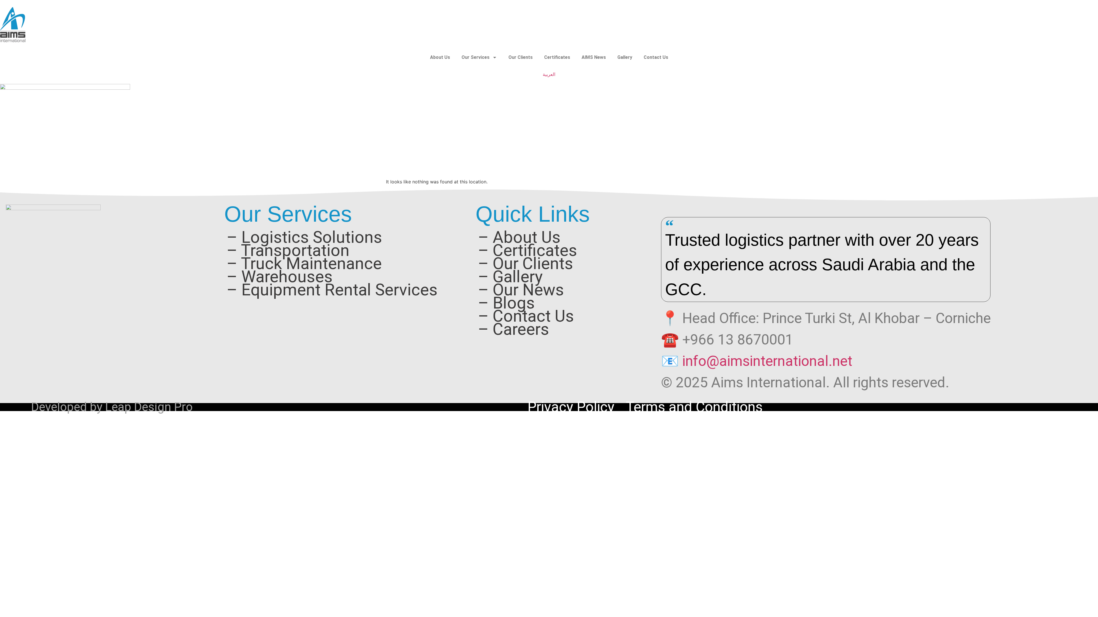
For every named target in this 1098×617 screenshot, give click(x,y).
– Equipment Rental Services (331, 290)
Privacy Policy (571, 407)
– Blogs (506, 303)
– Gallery (510, 276)
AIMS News (594, 57)
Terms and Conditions (694, 407)
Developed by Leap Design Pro (112, 407)
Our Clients (520, 57)
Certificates (557, 57)
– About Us (519, 237)
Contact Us (656, 57)
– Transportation (287, 250)
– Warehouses (279, 276)
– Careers (513, 329)
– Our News (521, 290)
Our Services (476, 57)
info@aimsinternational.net (767, 361)
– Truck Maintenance (304, 263)
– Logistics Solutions (304, 237)
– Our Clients (525, 263)
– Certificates (527, 250)
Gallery (624, 57)
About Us (440, 57)
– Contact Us (526, 316)
